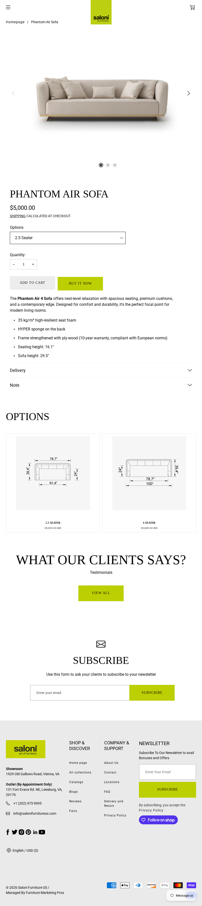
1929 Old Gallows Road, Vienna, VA (32, 774)
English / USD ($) (25, 850)
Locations (111, 782)
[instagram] (21, 832)
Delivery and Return (113, 804)
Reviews (75, 801)
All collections (80, 772)
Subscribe (152, 692)
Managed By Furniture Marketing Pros (35, 893)
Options (16, 227)
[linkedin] (35, 832)
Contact (110, 772)
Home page (78, 763)
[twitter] (14, 832)
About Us (111, 763)
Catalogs (76, 782)
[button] (192, 7)
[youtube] (41, 832)
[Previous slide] (13, 93)
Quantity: (18, 254)
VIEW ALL (101, 593)
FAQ (107, 791)
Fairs (73, 811)
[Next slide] (188, 93)
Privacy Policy (115, 815)
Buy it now (80, 283)
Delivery (18, 370)
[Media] (101, 93)
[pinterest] (28, 832)
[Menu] (8, 7)
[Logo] (34, 750)
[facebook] (7, 832)
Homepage (15, 22)
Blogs (73, 791)
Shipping (18, 216)
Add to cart (32, 283)
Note (14, 385)
